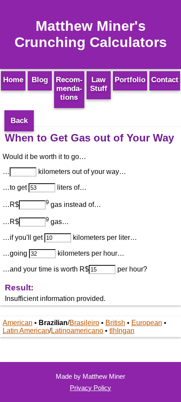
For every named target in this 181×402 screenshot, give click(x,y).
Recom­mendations (69, 88)
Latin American (26, 330)
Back (19, 120)
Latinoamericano (77, 330)
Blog (40, 80)
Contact (164, 80)
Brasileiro (84, 322)
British (115, 322)
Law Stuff (98, 84)
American (18, 322)
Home (13, 80)
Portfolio (130, 80)
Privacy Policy (90, 387)
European (146, 322)
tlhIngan (121, 330)
